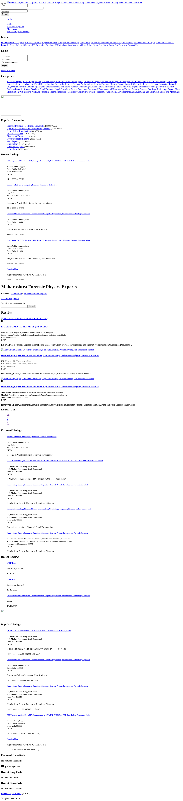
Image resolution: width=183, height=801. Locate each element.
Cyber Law (28, 84)
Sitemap (137, 42)
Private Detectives (79, 89)
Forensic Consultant (160, 84)
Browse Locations (33, 42)
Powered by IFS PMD (11, 793)
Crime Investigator (50, 81)
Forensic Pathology (106, 86)
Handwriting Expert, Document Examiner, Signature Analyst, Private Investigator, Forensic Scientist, (50, 386)
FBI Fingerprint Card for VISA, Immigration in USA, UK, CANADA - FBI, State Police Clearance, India (48, 161)
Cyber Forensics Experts (18, 139)
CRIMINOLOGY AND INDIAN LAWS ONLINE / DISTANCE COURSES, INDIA (39, 631)
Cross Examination (138, 81)
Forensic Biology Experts (112, 84)
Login (9, 19)
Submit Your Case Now (97, 45)
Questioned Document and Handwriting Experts (109, 89)
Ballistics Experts (14, 81)
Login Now (85, 42)
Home (9, 24)
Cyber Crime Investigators (159, 81)
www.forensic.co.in (165, 42)
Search (5, 14)
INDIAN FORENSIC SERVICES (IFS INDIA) (24, 326)
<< (8, 414)
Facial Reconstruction (44, 84)
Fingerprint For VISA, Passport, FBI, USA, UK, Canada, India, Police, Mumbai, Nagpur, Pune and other (48, 240)
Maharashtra (16, 293)
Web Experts (25, 92)
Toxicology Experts (165, 89)
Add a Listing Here (10, 298)
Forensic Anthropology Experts (86, 84)
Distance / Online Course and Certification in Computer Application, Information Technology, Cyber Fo (48, 214)
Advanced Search (99, 42)
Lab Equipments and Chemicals (144, 92)
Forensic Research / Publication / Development (108, 92)
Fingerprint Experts (63, 84)
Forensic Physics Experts (127, 86)
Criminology (123, 81)
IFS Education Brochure (43, 45)
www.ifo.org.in (148, 42)
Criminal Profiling (109, 81)
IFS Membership (62, 45)
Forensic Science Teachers (27, 89)
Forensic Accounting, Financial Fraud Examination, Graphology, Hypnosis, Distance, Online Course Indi (49, 509)
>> (8, 425)
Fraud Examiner (47, 89)
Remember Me (11, 62)
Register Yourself (49, 42)
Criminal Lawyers (92, 81)
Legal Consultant (62, 89)
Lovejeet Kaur (13, 269)
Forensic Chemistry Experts (137, 84)
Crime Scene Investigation (71, 81)
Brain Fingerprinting (32, 81)
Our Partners (127, 42)
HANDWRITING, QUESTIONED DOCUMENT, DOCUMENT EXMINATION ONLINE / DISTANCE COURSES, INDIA (55, 461)
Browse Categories (15, 42)
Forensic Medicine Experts (58, 86)
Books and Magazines (170, 92)
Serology (152, 89)
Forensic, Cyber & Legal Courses (16, 45)
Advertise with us (78, 45)
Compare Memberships (68, 42)
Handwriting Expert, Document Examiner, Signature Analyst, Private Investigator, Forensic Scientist (50, 355)
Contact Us (133, 45)
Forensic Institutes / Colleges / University (68, 92)
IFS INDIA (11, 563)
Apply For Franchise (118, 45)
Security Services (139, 89)
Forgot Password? (8, 71)
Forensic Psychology (148, 86)
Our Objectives (114, 42)
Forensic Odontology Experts (84, 86)
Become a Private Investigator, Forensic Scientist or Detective (31, 185)
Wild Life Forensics (40, 92)
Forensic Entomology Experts (31, 86)
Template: (5, 798)
